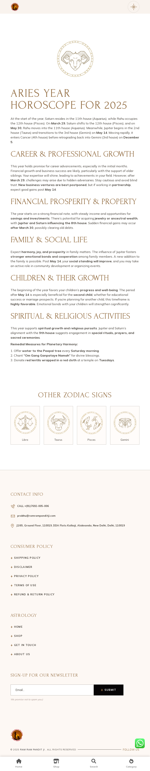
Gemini (93, 439)
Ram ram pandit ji (32, 749)
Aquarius (126, 439)
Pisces (60, 439)
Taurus (27, 439)
